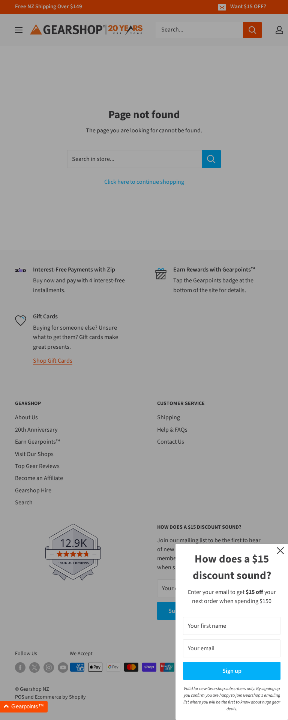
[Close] (280, 550)
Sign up (232, 671)
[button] (24, 706)
